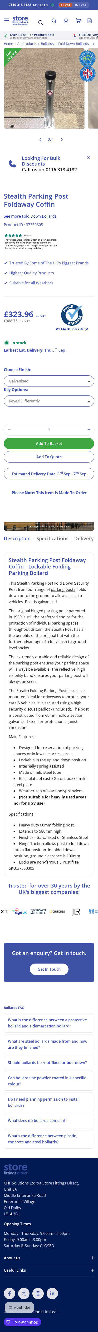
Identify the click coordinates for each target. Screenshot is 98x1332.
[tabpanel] (49, 714)
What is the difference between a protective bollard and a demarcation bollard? (47, 1023)
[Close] (88, 157)
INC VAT (80, 5)
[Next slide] (61, 139)
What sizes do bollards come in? (36, 1120)
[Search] (40, 22)
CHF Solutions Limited (37, 1311)
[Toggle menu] (7, 20)
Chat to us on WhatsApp (52, 5)
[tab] (17, 540)
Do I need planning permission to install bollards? (43, 1102)
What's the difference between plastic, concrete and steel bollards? (42, 1139)
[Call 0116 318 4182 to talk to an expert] (53, 20)
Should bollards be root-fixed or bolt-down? (47, 1062)
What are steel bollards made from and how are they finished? (47, 1044)
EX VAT (65, 5)
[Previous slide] (40, 139)
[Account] (66, 20)
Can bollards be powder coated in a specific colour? (47, 1081)
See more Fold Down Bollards (30, 216)
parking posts (63, 589)
